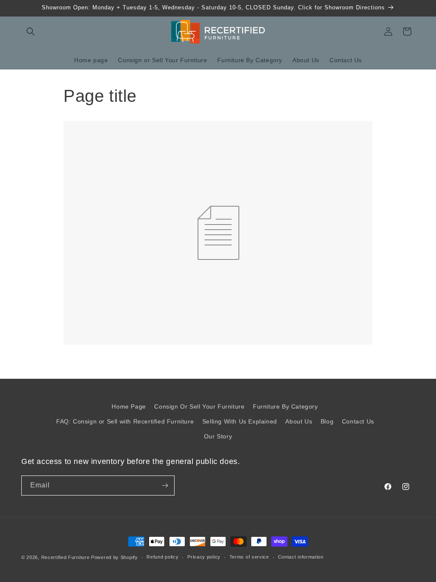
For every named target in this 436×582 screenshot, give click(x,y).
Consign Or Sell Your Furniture (199, 406)
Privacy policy (204, 556)
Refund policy (162, 556)
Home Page (129, 406)
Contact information (301, 556)
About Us (298, 421)
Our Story (218, 436)
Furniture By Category (285, 406)
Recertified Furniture (65, 557)
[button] (30, 31)
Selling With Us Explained (239, 421)
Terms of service (249, 556)
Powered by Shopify (114, 557)
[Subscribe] (164, 485)
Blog (327, 421)
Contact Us (358, 421)
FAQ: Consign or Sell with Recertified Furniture (125, 421)
